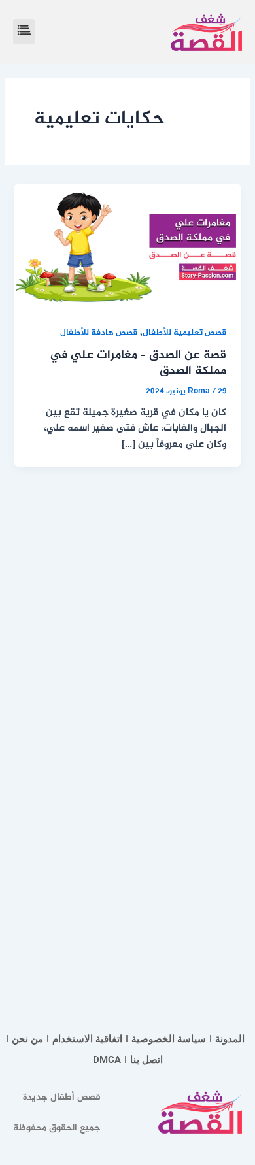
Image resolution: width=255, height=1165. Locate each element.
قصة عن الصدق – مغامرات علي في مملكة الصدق (138, 363)
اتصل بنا (146, 1060)
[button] (24, 31)
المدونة (230, 1039)
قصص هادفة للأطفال (98, 333)
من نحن (27, 1039)
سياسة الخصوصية (168, 1039)
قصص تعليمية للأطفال (184, 333)
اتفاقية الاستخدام (87, 1039)
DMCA (107, 1060)
